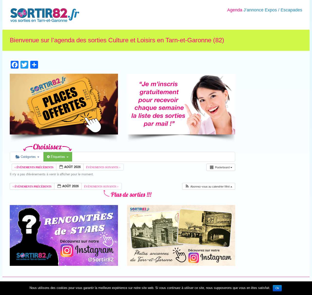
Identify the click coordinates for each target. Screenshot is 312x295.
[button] (208, 186)
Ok (277, 288)
